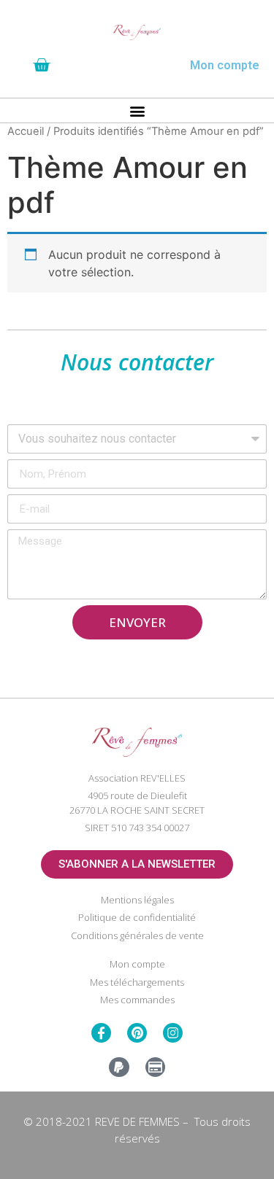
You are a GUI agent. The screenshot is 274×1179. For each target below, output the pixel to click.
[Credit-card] (155, 1067)
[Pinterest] (137, 1033)
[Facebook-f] (101, 1033)
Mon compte (224, 65)
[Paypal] (119, 1067)
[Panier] (41, 65)
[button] (137, 110)
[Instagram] (173, 1033)
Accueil (25, 131)
